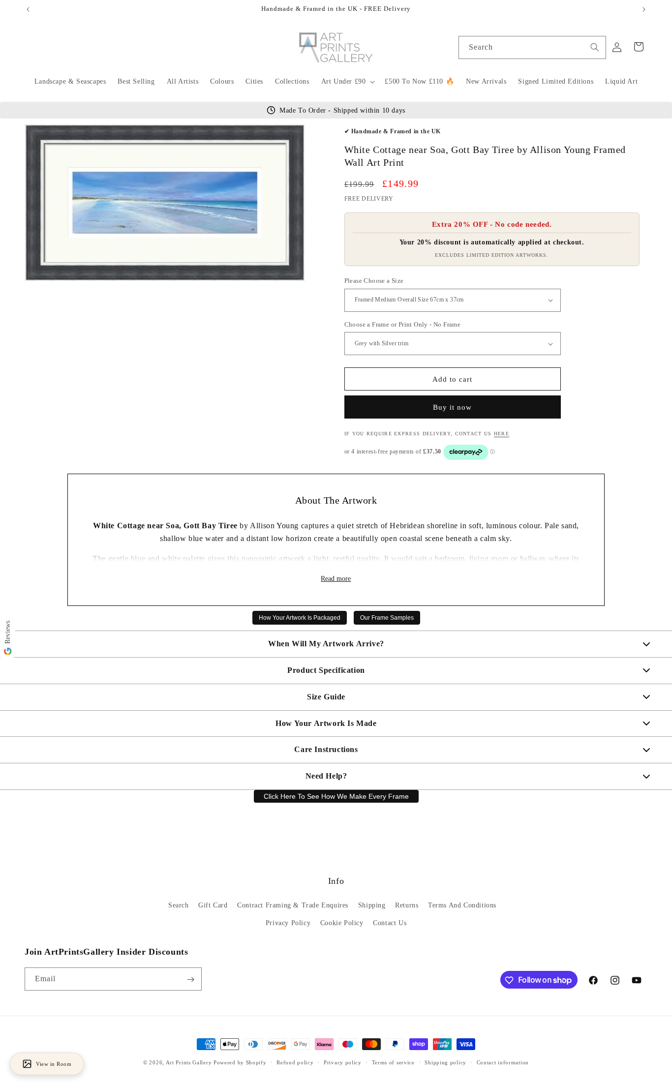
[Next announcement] (644, 9)
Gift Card (212, 905)
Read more (336, 578)
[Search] (595, 47)
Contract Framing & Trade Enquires (292, 905)
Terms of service (393, 1062)
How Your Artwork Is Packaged (299, 617)
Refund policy (294, 1062)
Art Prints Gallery (189, 1062)
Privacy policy (343, 1062)
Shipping (372, 905)
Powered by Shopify (240, 1062)
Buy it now (452, 407)
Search (178, 905)
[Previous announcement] (28, 9)
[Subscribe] (190, 979)
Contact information (503, 1062)
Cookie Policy (342, 923)
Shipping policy (445, 1062)
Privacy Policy (288, 923)
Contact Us (389, 923)
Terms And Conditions (462, 905)
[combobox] (532, 47)
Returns (406, 905)
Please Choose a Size (374, 280)
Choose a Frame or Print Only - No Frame (402, 324)
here (501, 433)
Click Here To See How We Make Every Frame (336, 796)
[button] (347, 81)
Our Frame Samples (387, 617)
